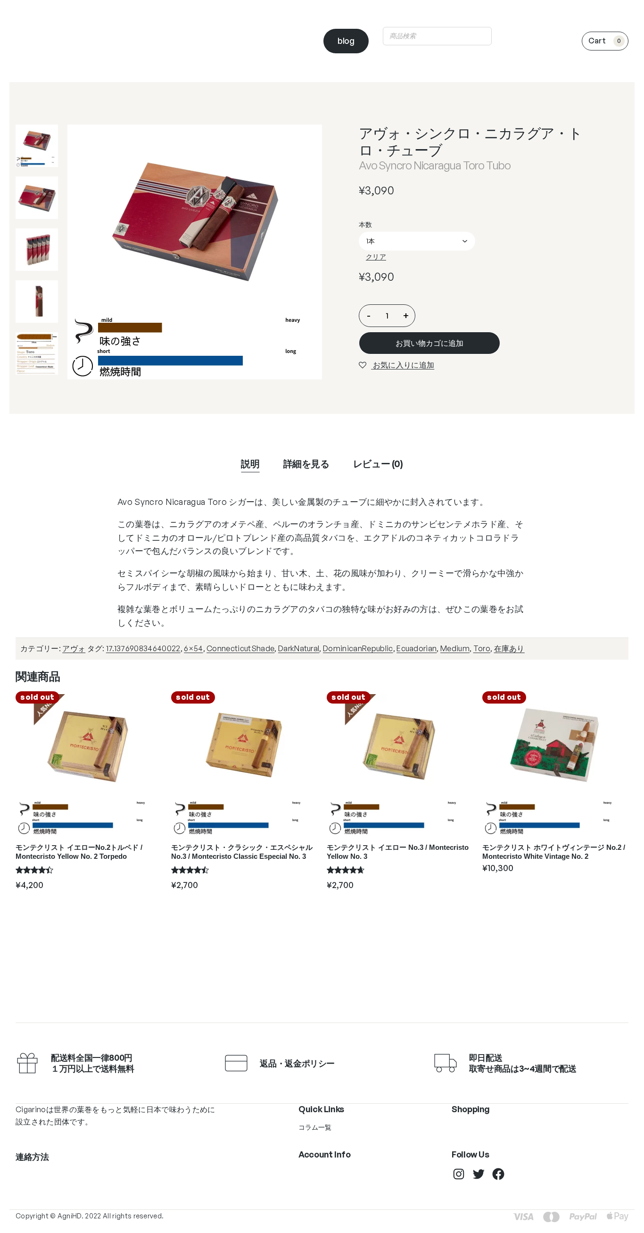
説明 (250, 464)
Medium (455, 648)
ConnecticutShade (240, 648)
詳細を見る (306, 464)
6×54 (193, 648)
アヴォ (73, 648)
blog (346, 40)
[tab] (250, 463)
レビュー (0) (378, 464)
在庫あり (509, 648)
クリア (376, 256)
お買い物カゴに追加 (429, 343)
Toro (481, 648)
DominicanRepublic (358, 648)
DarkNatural (299, 648)
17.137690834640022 (143, 648)
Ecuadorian (416, 648)
